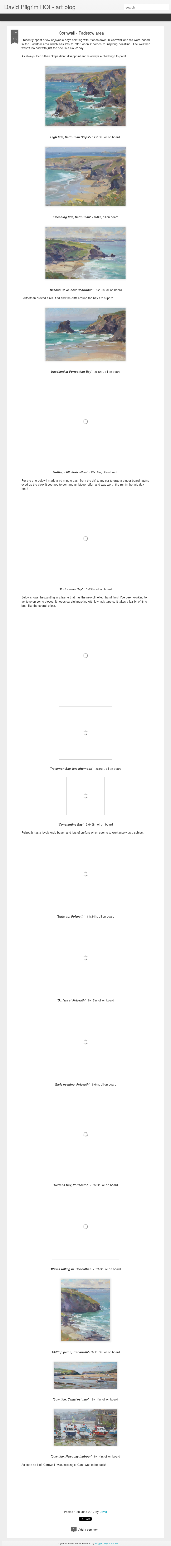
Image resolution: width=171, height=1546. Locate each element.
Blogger (98, 1543)
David (103, 1512)
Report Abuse (111, 1543)
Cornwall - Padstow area (81, 33)
